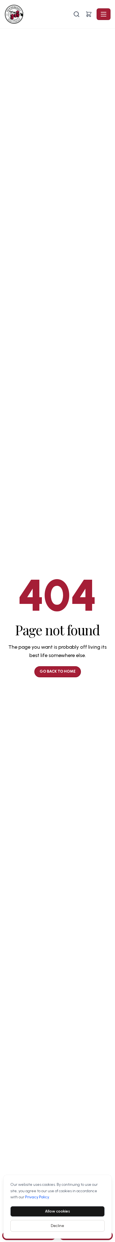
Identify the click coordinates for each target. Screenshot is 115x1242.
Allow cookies (57, 1211)
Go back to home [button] (58, 671)
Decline (57, 1225)
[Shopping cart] (88, 14)
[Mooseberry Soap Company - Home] (38, 14)
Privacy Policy (37, 1197)
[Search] (76, 14)
